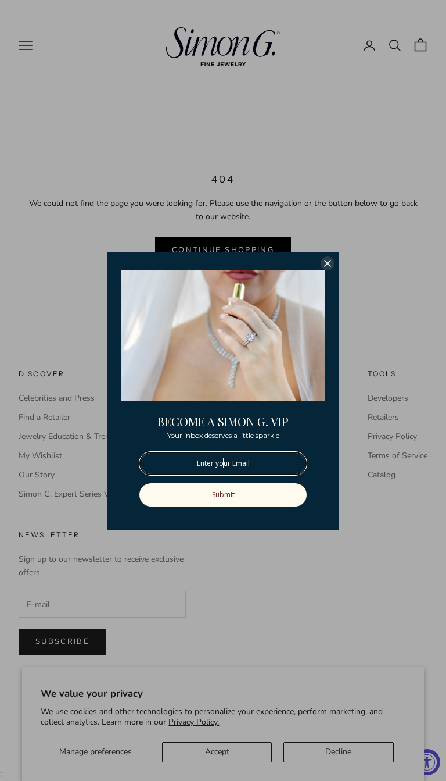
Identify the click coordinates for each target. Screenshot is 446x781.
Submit (223, 495)
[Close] (327, 263)
